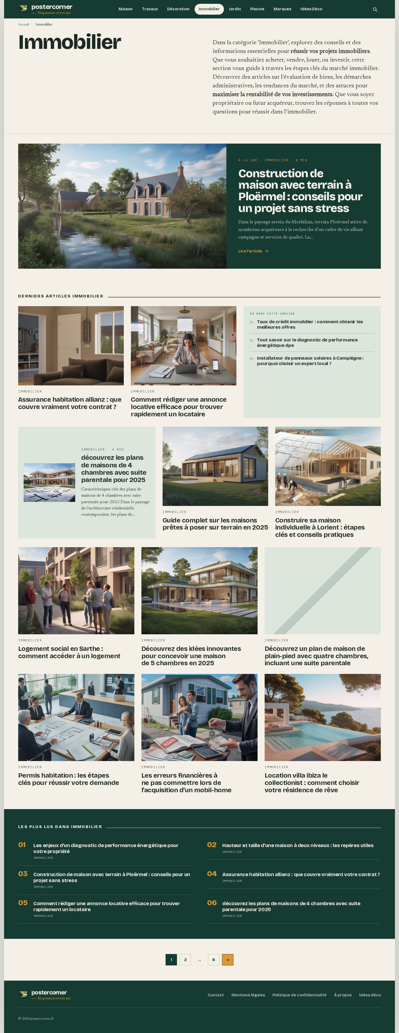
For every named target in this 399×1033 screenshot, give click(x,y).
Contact (216, 995)
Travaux (150, 9)
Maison (126, 9)
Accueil (23, 24)
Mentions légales (248, 995)
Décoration (178, 9)
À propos (343, 995)
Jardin (235, 9)
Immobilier (209, 9)
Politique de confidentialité (300, 995)
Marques (282, 9)
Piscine (257, 9)
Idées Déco (311, 9)
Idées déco (370, 995)
